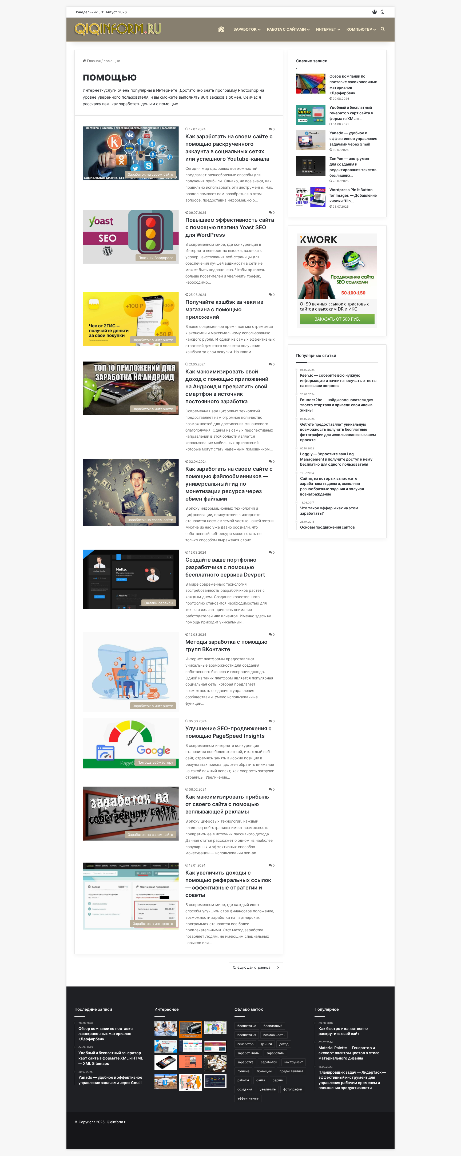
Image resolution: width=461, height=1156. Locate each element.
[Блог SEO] (118, 29)
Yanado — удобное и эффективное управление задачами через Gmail (353, 138)
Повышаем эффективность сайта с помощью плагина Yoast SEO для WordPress (229, 227)
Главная (93, 61)
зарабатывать (248, 1053)
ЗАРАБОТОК (245, 29)
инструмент (293, 1062)
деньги (266, 1044)
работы (243, 1080)
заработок (269, 1062)
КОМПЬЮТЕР (359, 29)
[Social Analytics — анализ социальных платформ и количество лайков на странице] (215, 1027)
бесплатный (273, 1026)
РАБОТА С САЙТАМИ (286, 29)
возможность (274, 1035)
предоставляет (291, 1071)
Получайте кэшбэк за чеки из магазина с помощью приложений (224, 309)
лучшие (243, 1071)
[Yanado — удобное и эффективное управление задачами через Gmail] (310, 140)
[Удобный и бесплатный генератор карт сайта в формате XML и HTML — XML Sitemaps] (310, 115)
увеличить (268, 1089)
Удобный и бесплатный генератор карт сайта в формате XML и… (351, 113)
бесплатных (246, 1035)
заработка (245, 1062)
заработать (275, 1053)
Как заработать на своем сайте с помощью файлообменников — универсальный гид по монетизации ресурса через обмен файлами (229, 484)
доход (283, 1044)
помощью (264, 1071)
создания (244, 1089)
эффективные (248, 1098)
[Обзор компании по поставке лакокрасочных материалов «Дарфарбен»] (310, 84)
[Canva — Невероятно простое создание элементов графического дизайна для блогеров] (190, 1082)
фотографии (292, 1089)
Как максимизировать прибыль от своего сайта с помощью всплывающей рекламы (227, 804)
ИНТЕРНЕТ (326, 29)
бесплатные (246, 1026)
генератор (245, 1044)
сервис (278, 1080)
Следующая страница (251, 967)
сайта (260, 1080)
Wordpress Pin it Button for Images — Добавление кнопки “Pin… (353, 195)
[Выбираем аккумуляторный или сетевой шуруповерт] (190, 1029)
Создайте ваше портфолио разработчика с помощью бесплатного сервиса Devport (225, 567)
